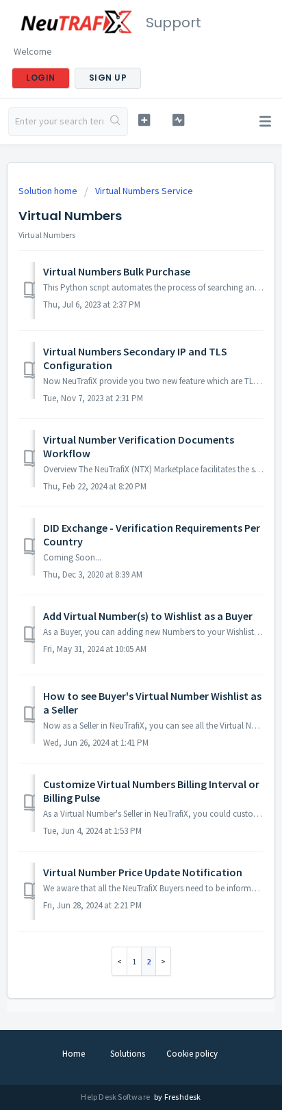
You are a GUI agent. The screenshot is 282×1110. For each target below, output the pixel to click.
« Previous (119, 961)
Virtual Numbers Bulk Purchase (116, 271)
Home (73, 1053)
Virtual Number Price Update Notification (142, 872)
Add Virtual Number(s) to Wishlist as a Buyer (148, 616)
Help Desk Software (116, 1097)
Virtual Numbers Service (144, 191)
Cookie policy (192, 1053)
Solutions (127, 1053)
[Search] (115, 121)
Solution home (48, 191)
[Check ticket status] (178, 120)
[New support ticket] (144, 120)
